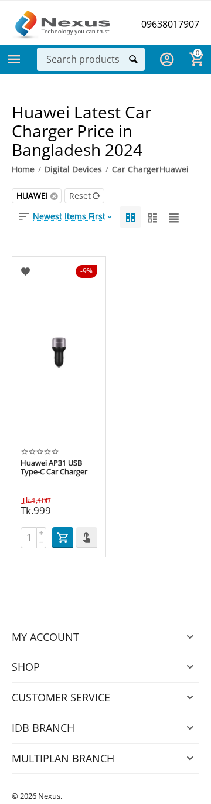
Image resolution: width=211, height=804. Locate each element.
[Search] (133, 59)
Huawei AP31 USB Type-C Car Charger (54, 468)
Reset (80, 195)
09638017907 (170, 24)
